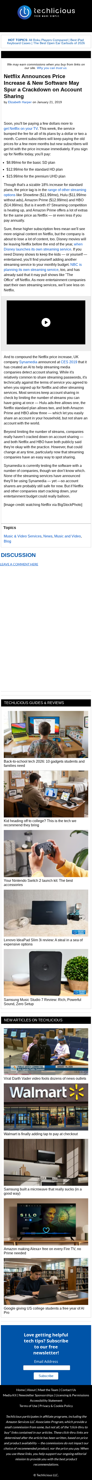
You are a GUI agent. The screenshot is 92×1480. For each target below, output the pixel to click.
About (31, 1390)
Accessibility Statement (46, 1400)
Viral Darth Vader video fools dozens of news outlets (45, 1078)
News (47, 536)
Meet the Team (48, 1390)
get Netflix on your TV (21, 128)
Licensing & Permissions (72, 1395)
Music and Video (67, 536)
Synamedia (28, 362)
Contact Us (68, 1390)
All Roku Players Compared (48, 40)
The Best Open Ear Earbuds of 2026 (59, 43)
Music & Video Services (23, 536)
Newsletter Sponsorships (36, 1395)
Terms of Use (28, 1406)
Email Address (46, 1361)
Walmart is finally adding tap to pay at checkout (41, 1134)
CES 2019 (69, 362)
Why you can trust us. (52, 68)
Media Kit (10, 1395)
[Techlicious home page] (46, 12)
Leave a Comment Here (19, 564)
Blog (7, 541)
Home (20, 1390)
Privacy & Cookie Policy (56, 1406)
